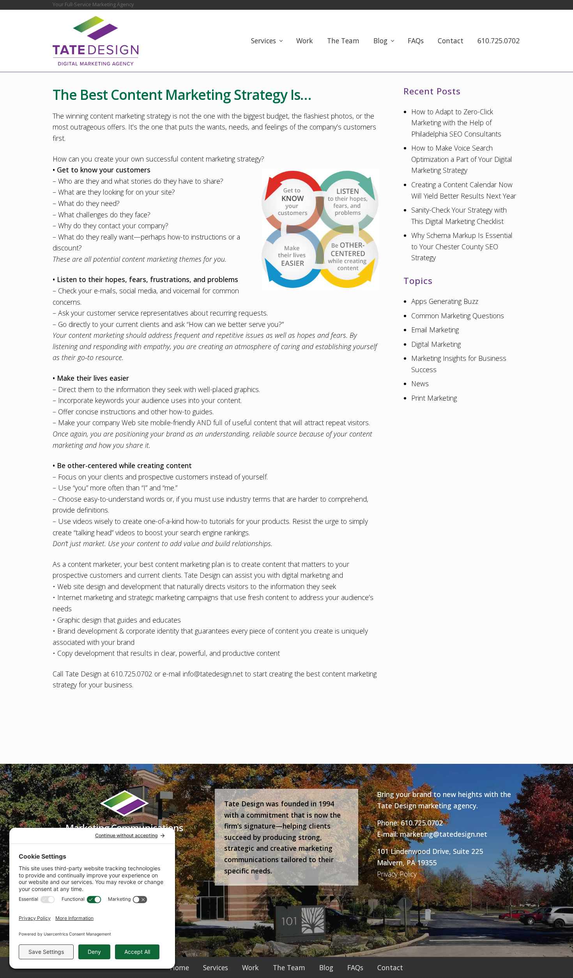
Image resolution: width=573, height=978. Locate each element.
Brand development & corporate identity (118, 630)
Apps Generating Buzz (444, 301)
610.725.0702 (422, 822)
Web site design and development (109, 586)
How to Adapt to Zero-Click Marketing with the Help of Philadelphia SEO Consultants (456, 122)
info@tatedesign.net (213, 673)
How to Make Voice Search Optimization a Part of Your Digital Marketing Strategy (461, 159)
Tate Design (202, 575)
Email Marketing (435, 329)
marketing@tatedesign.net (443, 834)
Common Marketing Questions (457, 315)
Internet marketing (85, 597)
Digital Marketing (436, 344)
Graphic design (79, 620)
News (420, 383)
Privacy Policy (397, 874)
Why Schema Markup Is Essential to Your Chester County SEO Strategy (462, 246)
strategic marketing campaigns (173, 597)
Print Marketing (434, 398)
